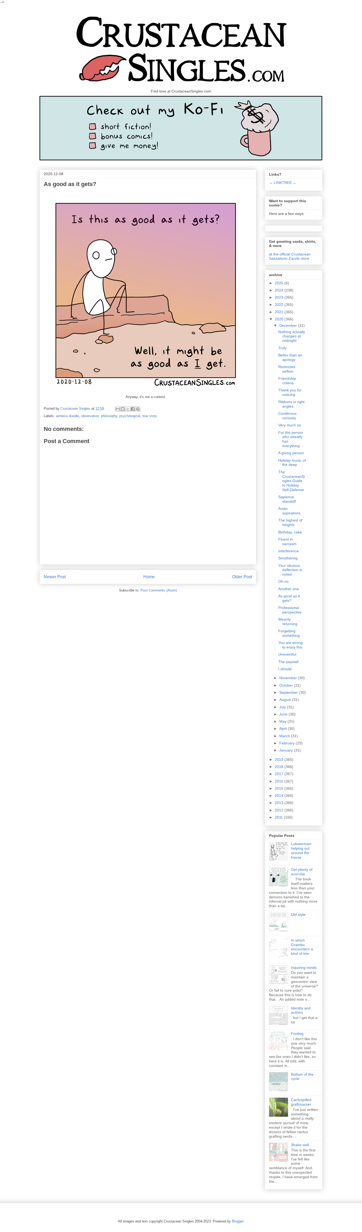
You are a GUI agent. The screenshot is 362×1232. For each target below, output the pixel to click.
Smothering (288, 558)
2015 (279, 788)
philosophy (109, 416)
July (283, 707)
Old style (298, 914)
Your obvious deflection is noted (290, 570)
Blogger (237, 1221)
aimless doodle (67, 416)
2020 (279, 319)
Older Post (242, 577)
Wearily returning (287, 621)
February (287, 743)
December (288, 325)
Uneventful (287, 654)
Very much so (289, 425)
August (285, 699)
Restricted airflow (286, 369)
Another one (288, 589)
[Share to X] (127, 409)
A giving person (291, 453)
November (288, 678)
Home (149, 577)
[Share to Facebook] (132, 409)
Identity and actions (301, 1010)
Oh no (283, 581)
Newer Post (55, 577)
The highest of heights (290, 522)
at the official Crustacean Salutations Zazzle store (290, 256)
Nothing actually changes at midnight (291, 336)
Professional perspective (290, 610)
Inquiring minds (304, 967)
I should (285, 669)
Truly (282, 348)
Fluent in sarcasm (287, 541)
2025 (279, 283)
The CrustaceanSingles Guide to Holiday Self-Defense (291, 481)
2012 (279, 810)
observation (90, 416)
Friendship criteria (287, 380)
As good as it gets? (289, 598)
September (289, 692)
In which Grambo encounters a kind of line (302, 947)
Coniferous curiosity (287, 415)
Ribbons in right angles (291, 404)
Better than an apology (290, 357)
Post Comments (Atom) (158, 590)
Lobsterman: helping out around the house (301, 850)
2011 (279, 817)
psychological (129, 416)
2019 (279, 759)
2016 (279, 781)
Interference (288, 551)
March (285, 736)
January (286, 750)
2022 (279, 304)
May (283, 721)
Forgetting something (289, 633)
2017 (279, 774)
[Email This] (117, 409)
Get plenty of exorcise (301, 871)
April (283, 728)
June (284, 714)
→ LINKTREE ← (283, 182)
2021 (279, 312)
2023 (279, 297)
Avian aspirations (289, 510)
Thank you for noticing (290, 392)
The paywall (288, 662)
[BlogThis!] (122, 409)
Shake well (300, 1145)
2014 (279, 795)
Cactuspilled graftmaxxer (301, 1102)
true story (149, 416)
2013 (279, 803)
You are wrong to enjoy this (290, 645)
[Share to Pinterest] (137, 409)
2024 (279, 290)
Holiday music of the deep (292, 462)
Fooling (297, 1033)
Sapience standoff (287, 499)
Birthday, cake (290, 532)
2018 (279, 767)
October (286, 685)
